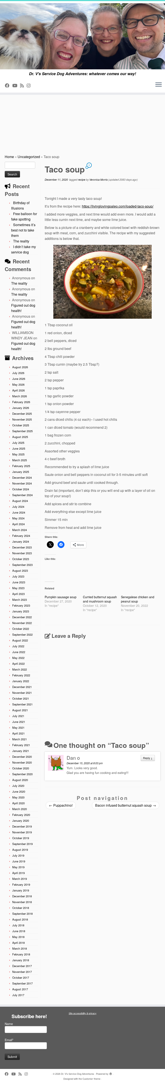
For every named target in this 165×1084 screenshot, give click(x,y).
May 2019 (18, 867)
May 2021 (18, 727)
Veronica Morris (98, 179)
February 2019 (21, 884)
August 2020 (20, 780)
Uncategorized (29, 156)
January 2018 (20, 960)
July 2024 (18, 507)
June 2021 (18, 722)
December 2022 (22, 617)
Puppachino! (61, 805)
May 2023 (18, 588)
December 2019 (22, 826)
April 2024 (18, 524)
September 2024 (22, 495)
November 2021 (22, 693)
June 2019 (18, 861)
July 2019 (18, 855)
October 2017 (20, 977)
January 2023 (20, 611)
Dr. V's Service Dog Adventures (77, 1073)
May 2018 (18, 937)
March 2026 (19, 396)
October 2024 (20, 489)
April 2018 (18, 943)
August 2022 (20, 640)
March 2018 (19, 948)
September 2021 (22, 704)
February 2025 (21, 466)
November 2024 (22, 483)
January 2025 (20, 472)
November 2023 (22, 553)
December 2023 (22, 547)
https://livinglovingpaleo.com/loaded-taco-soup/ (117, 206)
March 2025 (19, 460)
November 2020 (22, 762)
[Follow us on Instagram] (30, 85)
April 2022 (18, 664)
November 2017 (22, 972)
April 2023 (18, 594)
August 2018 (20, 919)
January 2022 (20, 681)
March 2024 (19, 530)
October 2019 (20, 838)
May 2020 (18, 797)
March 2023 (19, 600)
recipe (82, 179)
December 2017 (22, 966)
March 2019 (19, 879)
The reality (21, 241)
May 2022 (18, 658)
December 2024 (22, 477)
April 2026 (18, 390)
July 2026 (18, 373)
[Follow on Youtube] (16, 85)
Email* (9, 1040)
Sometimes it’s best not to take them (23, 230)
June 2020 (18, 791)
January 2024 (20, 541)
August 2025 (20, 437)
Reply (148, 758)
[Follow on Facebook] (8, 85)
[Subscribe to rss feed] (23, 85)
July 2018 (18, 925)
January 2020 (20, 820)
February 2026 (21, 402)
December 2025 (22, 414)
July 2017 (18, 995)
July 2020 (18, 786)
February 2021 (21, 745)
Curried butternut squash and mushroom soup (100, 599)
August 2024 (20, 501)
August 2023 (20, 570)
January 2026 (20, 408)
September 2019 (22, 844)
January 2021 (20, 751)
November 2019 (22, 832)
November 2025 (22, 419)
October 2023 (20, 559)
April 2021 (18, 733)
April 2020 (18, 803)
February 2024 (21, 536)
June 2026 (18, 379)
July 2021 (18, 716)
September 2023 (22, 565)
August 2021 (20, 710)
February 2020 (21, 815)
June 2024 (18, 512)
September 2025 (22, 431)
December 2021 (22, 687)
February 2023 (21, 605)
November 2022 (22, 623)
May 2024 (18, 518)
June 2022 (18, 652)
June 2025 (18, 448)
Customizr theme (91, 1078)
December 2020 (22, 757)
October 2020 (20, 768)
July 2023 (18, 576)
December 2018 (22, 896)
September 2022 (22, 634)
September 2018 (22, 914)
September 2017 (22, 983)
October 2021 (20, 698)
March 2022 (19, 669)
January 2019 (20, 890)
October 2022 (20, 629)
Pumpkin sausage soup (60, 597)
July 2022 (18, 646)
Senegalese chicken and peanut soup (137, 599)
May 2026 (18, 384)
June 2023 (18, 582)
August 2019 (20, 850)
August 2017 (20, 989)
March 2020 (19, 809)
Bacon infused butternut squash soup (125, 805)
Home (9, 156)
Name (9, 1024)
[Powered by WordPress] (110, 1072)
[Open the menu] (158, 85)
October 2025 (20, 425)
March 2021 (19, 739)
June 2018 (18, 931)
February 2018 (21, 954)
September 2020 (22, 774)
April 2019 (18, 873)
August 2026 (20, 367)
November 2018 (22, 902)
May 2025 (18, 454)
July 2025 (18, 443)
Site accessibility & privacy (82, 1013)
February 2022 (21, 675)
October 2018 (20, 908)
